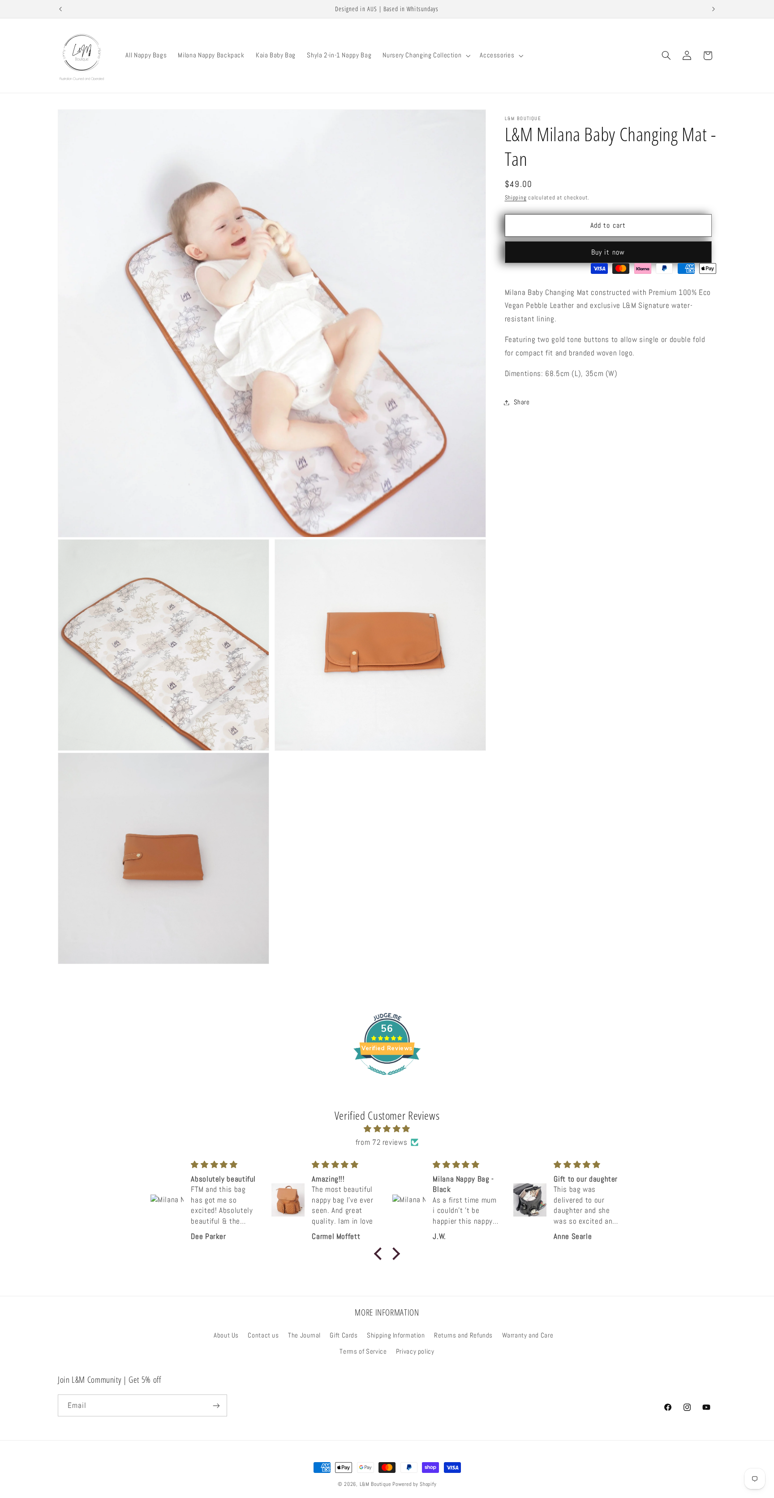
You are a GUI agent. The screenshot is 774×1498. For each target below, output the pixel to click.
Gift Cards (343, 1335)
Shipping (516, 197)
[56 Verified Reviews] (387, 1079)
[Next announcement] (713, 9)
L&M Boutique (375, 1484)
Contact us (263, 1335)
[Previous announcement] (60, 9)
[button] (425, 55)
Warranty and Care (528, 1335)
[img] (387, 1129)
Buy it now (608, 252)
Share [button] (522, 402)
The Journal (304, 1335)
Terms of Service (363, 1351)
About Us (226, 1335)
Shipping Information (396, 1335)
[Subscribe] (216, 1406)
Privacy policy (415, 1351)
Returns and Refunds (463, 1335)
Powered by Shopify (414, 1484)
